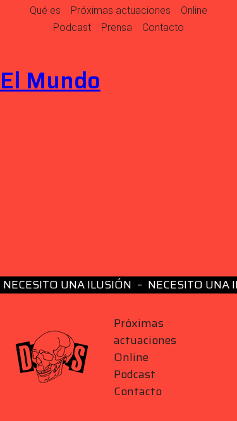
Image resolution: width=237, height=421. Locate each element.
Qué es (45, 10)
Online (194, 10)
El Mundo (50, 80)
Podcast (72, 27)
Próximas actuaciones (121, 10)
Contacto (163, 27)
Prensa (116, 27)
